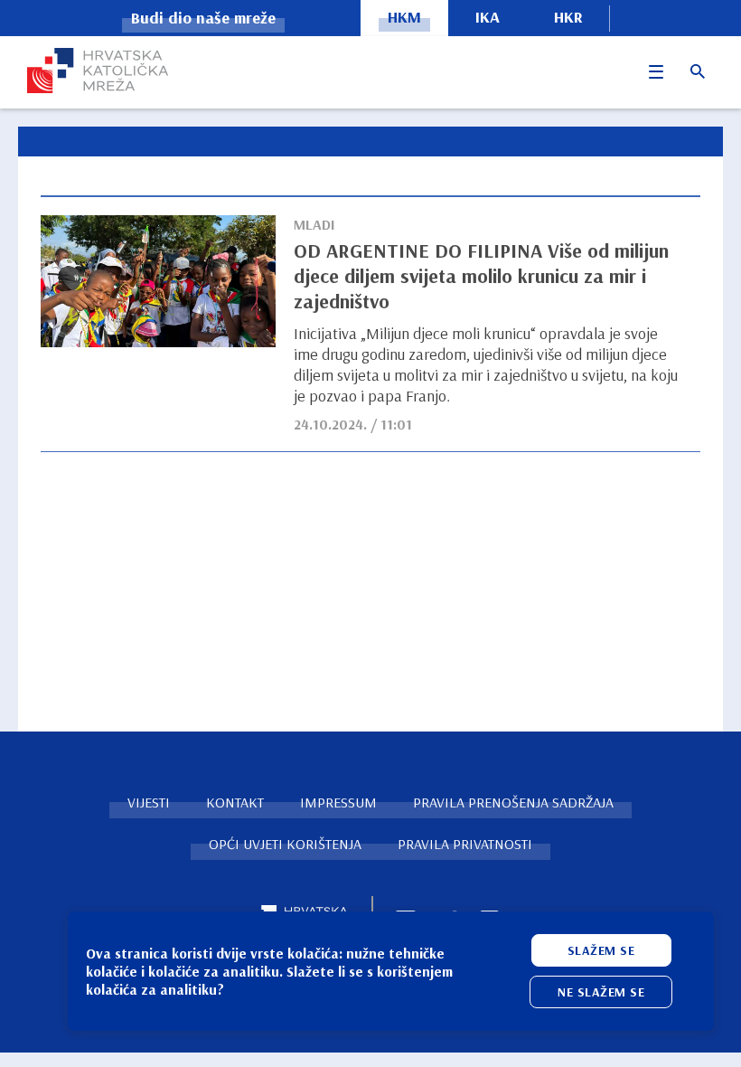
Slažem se (601, 950)
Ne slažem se (601, 992)
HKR (568, 16)
